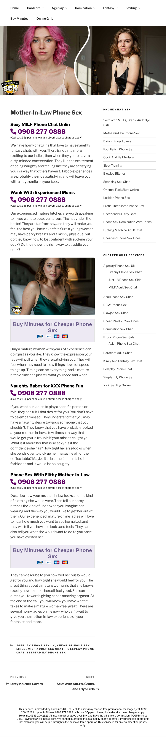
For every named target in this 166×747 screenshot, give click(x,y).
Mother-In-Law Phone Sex (121, 133)
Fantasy (108, 8)
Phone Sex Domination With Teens (127, 222)
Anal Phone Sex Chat (118, 297)
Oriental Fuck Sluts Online (121, 189)
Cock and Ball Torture (118, 157)
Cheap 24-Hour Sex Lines (121, 321)
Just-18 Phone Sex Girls (125, 280)
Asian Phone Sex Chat (124, 343)
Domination (83, 8)
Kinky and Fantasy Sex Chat (122, 361)
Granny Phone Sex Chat (125, 272)
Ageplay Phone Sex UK (35, 645)
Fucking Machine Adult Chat (122, 230)
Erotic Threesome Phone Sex (123, 206)
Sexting (131, 8)
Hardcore (33, 8)
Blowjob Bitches (114, 173)
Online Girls (45, 18)
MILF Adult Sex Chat (46, 648)
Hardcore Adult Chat (117, 353)
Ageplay (58, 8)
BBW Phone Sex (115, 305)
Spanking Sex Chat (116, 181)
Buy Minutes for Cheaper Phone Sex (52, 327)
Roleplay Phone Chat (117, 369)
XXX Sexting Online (117, 385)
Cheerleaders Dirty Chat (119, 214)
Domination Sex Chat (118, 329)
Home (14, 8)
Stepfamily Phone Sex (46, 652)
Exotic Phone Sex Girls (118, 337)
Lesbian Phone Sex (116, 197)
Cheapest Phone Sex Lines (121, 238)
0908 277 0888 (40, 131)
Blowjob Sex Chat (115, 313)
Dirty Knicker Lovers (117, 141)
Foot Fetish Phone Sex (118, 149)
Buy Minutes (19, 18)
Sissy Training (112, 165)
